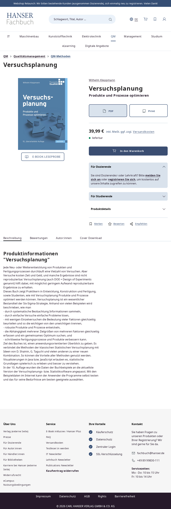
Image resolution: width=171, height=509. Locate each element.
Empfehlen (141, 223)
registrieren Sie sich (121, 179)
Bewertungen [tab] (39, 238)
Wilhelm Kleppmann (102, 80)
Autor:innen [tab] (64, 238)
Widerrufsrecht (12, 475)
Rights (102, 496)
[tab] (12, 238)
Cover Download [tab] (91, 238)
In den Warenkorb (132, 151)
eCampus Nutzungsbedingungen (17, 482)
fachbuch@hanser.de (150, 453)
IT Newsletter (54, 454)
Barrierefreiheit (125, 496)
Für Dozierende (101, 167)
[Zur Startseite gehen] (20, 18)
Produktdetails (101, 209)
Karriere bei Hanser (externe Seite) (20, 467)
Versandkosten (143, 132)
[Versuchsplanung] (42, 114)
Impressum (43, 496)
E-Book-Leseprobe (46, 157)
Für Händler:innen (14, 454)
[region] (43, 114)
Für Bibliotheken (12, 459)
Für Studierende (101, 196)
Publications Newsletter (60, 465)
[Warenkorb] (145, 19)
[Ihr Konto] (164, 19)
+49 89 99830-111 (148, 460)
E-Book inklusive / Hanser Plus (63, 431)
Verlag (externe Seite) (15, 431)
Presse (7, 437)
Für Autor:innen (12, 448)
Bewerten (118, 223)
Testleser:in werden (57, 448)
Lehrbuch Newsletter (58, 459)
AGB (87, 496)
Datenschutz (67, 496)
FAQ (48, 437)
